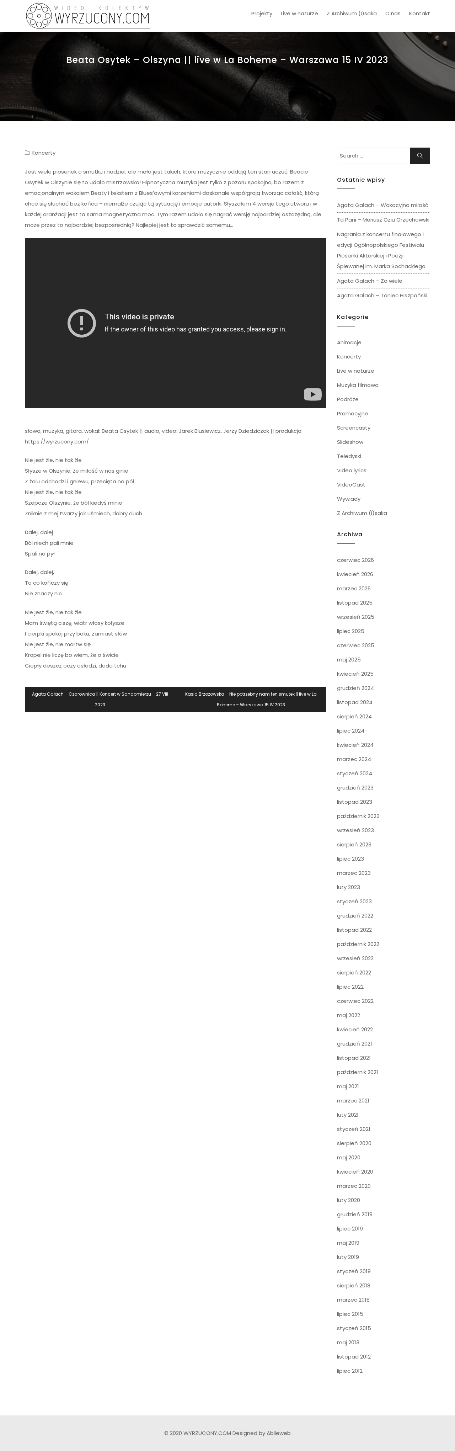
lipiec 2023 (350, 858)
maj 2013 (348, 1342)
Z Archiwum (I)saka (352, 13)
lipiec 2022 (350, 986)
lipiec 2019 (350, 1228)
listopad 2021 (354, 1058)
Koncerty (43, 152)
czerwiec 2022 (355, 1001)
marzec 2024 (354, 759)
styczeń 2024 (354, 773)
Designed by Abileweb (261, 1433)
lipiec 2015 (350, 1314)
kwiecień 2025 (355, 673)
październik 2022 (358, 944)
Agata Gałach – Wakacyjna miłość (382, 205)
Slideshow (350, 442)
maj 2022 (348, 1015)
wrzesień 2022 (355, 958)
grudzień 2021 (354, 1043)
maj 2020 (348, 1157)
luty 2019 (348, 1257)
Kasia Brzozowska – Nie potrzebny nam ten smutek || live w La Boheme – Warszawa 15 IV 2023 (251, 699)
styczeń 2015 (354, 1328)
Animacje (349, 342)
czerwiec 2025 (355, 645)
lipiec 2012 (350, 1371)
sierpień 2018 (353, 1285)
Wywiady (348, 499)
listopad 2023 (354, 802)
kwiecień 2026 (355, 574)
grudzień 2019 (355, 1214)
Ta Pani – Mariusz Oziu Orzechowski (383, 219)
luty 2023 (348, 887)
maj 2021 (348, 1086)
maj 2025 (349, 659)
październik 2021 (357, 1072)
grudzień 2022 (355, 915)
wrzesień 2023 (355, 830)
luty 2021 (348, 1114)
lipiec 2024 (350, 730)
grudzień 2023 (355, 787)
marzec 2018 (353, 1299)
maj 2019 (348, 1243)
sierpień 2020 (354, 1143)
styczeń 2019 (354, 1271)
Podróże (348, 399)
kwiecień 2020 (355, 1171)
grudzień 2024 (355, 688)
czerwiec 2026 (355, 560)
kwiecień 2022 (355, 1029)
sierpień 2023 (354, 844)
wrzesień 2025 (355, 617)
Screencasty (353, 427)
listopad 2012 (354, 1356)
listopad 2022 (354, 930)
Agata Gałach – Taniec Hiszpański (382, 295)
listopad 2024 (355, 702)
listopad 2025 (355, 602)
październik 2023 (358, 816)
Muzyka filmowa (358, 385)
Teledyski (349, 456)
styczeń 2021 (353, 1129)
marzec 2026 (354, 588)
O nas (393, 13)
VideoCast (351, 484)
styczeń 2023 (354, 901)
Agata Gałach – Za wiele (369, 281)
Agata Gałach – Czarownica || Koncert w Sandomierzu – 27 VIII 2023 (100, 699)
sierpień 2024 (354, 716)
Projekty (261, 13)
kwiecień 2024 (355, 745)
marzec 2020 (354, 1186)
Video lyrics (351, 470)
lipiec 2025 (350, 631)
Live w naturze (299, 13)
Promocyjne (352, 413)
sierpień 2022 (354, 972)
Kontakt (419, 13)
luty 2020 (348, 1200)
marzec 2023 (354, 873)
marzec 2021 (353, 1100)
